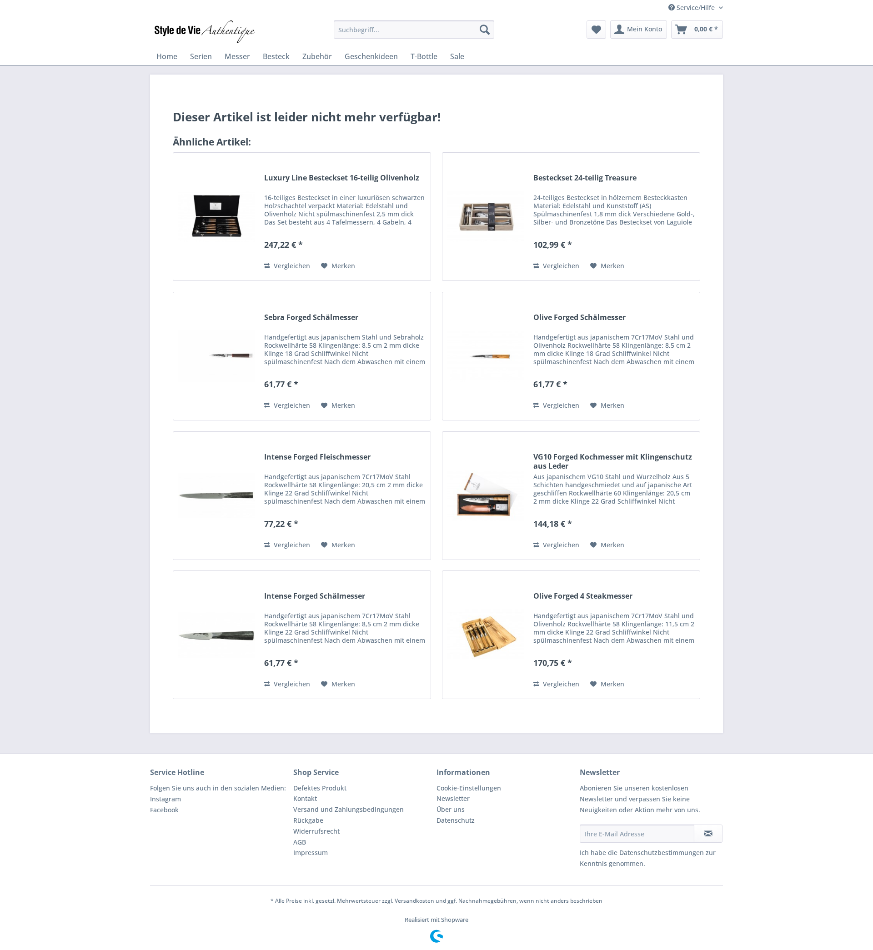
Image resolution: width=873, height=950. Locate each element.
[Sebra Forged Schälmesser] (216, 356)
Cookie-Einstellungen (468, 788)
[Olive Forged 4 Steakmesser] (485, 635)
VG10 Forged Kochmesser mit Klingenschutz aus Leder (612, 461)
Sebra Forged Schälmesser (311, 317)
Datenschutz (455, 820)
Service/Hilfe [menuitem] (696, 7)
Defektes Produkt (319, 788)
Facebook (164, 809)
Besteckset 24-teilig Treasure (585, 178)
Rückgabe (308, 820)
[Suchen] (484, 29)
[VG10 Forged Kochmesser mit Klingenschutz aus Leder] (485, 495)
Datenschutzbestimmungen (661, 852)
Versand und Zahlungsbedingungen (348, 809)
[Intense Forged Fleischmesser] (216, 495)
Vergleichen (291, 265)
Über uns (450, 809)
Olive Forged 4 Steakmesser (582, 596)
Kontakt (305, 798)
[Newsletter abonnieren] (708, 834)
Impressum (310, 852)
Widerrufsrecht (316, 831)
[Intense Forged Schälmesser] (216, 635)
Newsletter (453, 798)
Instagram (165, 799)
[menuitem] (414, 29)
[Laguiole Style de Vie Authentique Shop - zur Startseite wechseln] (205, 31)
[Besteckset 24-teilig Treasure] (485, 216)
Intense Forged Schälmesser (314, 596)
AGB (299, 842)
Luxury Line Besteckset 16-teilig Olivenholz (341, 178)
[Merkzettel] (596, 29)
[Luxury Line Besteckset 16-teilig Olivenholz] (216, 216)
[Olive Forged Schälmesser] (485, 356)
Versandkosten (414, 901)
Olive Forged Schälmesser (579, 317)
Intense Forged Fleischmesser (317, 457)
